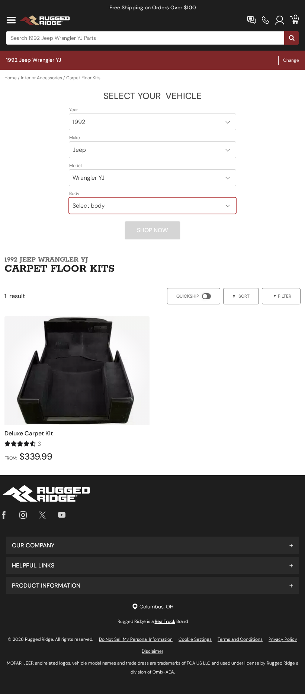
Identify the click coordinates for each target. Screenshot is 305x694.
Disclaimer (152, 651)
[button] (152, 545)
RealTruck (165, 621)
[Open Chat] (251, 20)
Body (74, 193)
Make (74, 138)
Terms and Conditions (240, 639)
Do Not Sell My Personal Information (136, 639)
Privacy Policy (283, 639)
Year (73, 110)
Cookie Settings (195, 639)
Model (75, 166)
